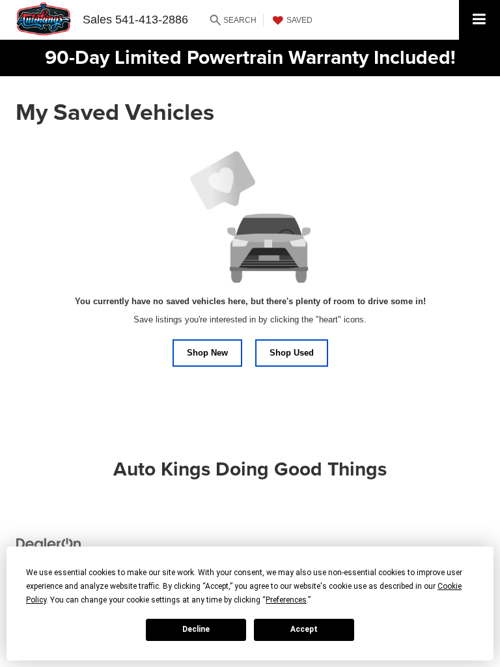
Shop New (207, 353)
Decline (196, 629)
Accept (304, 629)
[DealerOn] (49, 543)
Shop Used (292, 353)
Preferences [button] (286, 599)
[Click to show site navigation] (479, 20)
